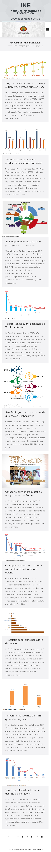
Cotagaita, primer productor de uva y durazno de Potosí (23, 493)
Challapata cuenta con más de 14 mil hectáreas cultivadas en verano (24, 569)
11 (42, 837)
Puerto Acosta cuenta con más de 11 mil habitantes (25, 325)
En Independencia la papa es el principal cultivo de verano (23, 243)
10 (37, 837)
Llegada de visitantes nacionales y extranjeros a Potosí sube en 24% (25, 85)
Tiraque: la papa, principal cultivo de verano (24, 641)
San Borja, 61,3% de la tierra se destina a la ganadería (22, 792)
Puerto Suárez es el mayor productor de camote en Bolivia (23, 161)
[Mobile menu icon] (47, 29)
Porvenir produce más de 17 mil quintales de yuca (23, 717)
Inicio (10, 46)
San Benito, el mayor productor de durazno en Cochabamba (25, 414)
